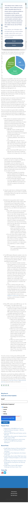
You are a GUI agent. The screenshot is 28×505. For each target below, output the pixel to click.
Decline (14, 45)
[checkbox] (14, 410)
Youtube (19, 483)
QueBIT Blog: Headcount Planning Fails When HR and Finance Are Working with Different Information (15, 450)
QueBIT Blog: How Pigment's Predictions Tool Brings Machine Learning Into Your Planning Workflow (15, 462)
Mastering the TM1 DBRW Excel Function (13, 428)
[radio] (14, 407)
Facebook (2, 483)
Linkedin (8, 483)
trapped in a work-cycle (12, 295)
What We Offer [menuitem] (14, 493)
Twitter (13, 483)
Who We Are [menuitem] (14, 491)
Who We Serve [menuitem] (14, 495)
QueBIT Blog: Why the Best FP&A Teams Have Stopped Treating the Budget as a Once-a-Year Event (15, 457)
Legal (22, 499)
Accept (14, 41)
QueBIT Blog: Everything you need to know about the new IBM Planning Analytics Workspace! (14, 441)
